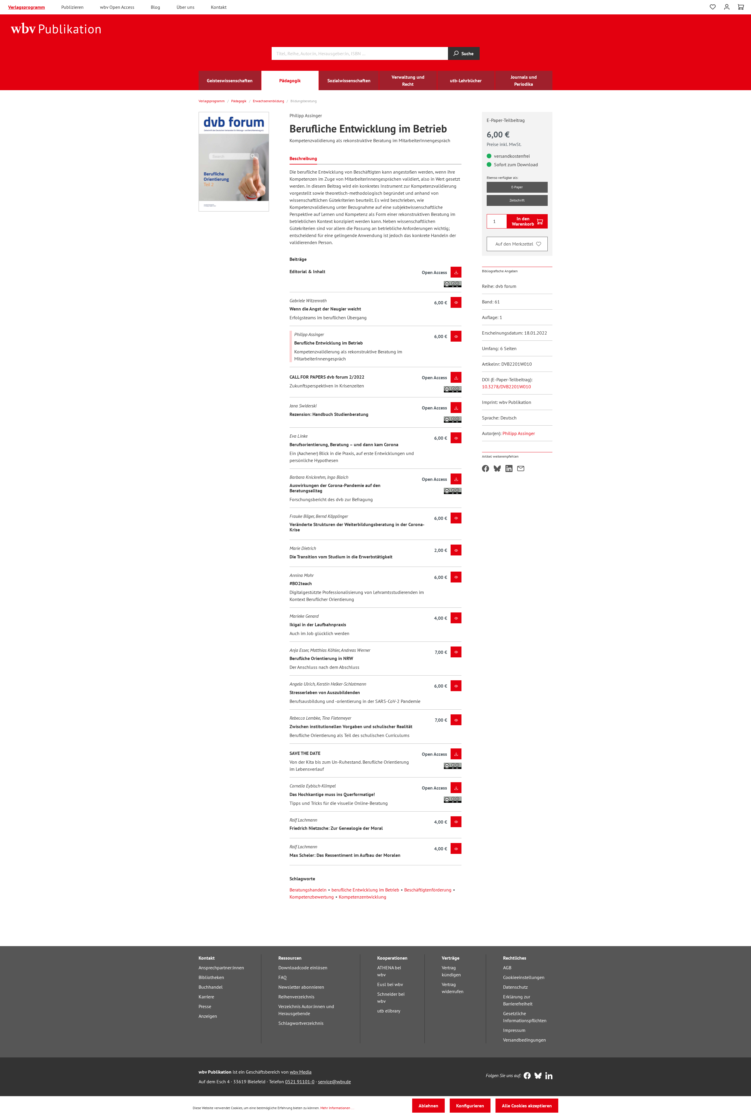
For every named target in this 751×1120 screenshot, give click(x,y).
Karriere (206, 997)
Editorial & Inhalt (307, 271)
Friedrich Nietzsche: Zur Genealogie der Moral (336, 828)
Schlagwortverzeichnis (301, 1023)
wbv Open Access (117, 7)
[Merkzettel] (713, 7)
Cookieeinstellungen (523, 977)
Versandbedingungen (524, 1040)
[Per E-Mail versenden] (520, 469)
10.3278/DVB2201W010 (506, 386)
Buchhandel (211, 987)
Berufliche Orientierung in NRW (321, 658)
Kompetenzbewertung (312, 897)
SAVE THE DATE (305, 753)
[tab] (303, 157)
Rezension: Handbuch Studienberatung (329, 414)
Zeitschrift (517, 200)
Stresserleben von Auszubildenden (325, 692)
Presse (205, 1006)
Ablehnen (428, 1106)
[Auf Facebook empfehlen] (485, 469)
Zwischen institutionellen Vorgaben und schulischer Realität (351, 726)
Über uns (185, 7)
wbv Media (301, 1072)
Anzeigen (208, 1016)
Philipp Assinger (519, 433)
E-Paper (517, 187)
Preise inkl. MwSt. (504, 144)
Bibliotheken (211, 977)
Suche (467, 53)
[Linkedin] (547, 1076)
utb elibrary (388, 1011)
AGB (507, 967)
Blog (155, 7)
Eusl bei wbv (390, 984)
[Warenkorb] (741, 7)
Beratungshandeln (308, 890)
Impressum (514, 1030)
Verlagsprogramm (26, 7)
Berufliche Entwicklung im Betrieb (328, 343)
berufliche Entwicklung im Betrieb (365, 890)
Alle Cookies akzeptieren (527, 1106)
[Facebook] (526, 1076)
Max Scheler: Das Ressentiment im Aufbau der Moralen (345, 855)
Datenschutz (515, 987)
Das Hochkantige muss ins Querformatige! (332, 794)
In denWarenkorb (523, 221)
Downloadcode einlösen (302, 967)
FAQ (282, 977)
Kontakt (218, 7)
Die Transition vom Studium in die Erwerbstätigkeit (341, 557)
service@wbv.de (334, 1081)
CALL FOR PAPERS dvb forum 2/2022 (327, 377)
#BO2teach (301, 583)
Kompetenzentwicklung (362, 897)
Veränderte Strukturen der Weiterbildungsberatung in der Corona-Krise (357, 527)
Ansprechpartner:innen (221, 967)
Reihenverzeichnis (296, 997)
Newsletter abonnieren (301, 987)
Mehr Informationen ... (337, 1108)
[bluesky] (537, 1076)
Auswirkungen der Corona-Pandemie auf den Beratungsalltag (335, 487)
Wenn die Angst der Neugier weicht (325, 309)
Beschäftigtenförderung (427, 890)
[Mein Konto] (727, 6)
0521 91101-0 (299, 1081)
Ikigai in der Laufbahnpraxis (318, 624)
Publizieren (72, 7)
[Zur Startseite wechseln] (56, 28)
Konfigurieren (470, 1106)
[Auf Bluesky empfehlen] (497, 469)
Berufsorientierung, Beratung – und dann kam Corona (344, 444)
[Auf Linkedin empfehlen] (508, 469)
